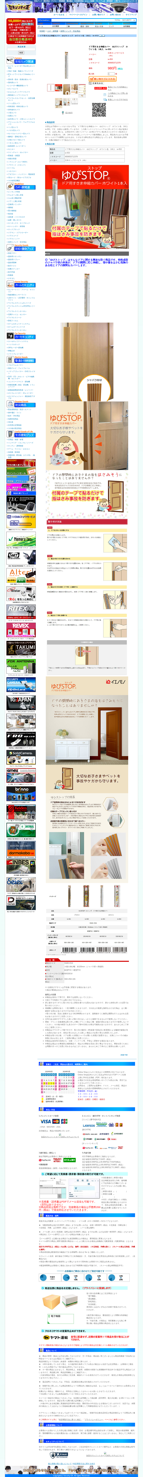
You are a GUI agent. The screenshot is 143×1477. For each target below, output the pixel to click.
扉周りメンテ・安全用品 (17, 242)
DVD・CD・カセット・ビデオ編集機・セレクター (21, 378)
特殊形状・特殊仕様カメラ (18, 106)
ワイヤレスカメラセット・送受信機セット (21, 99)
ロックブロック (14, 229)
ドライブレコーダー (15, 354)
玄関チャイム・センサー (17, 314)
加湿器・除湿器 (14, 452)
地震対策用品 (13, 419)
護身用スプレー (14, 259)
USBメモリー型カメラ (16, 140)
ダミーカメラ (13, 89)
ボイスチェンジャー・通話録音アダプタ (21, 397)
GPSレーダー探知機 (15, 348)
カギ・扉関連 (52, 31)
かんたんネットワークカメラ (19, 92)
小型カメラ (12, 113)
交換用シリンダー (15, 204)
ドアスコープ (13, 236)
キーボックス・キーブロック (19, 223)
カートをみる (58, 15)
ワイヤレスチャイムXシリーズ (19, 303)
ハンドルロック (14, 344)
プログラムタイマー (15, 365)
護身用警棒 (12, 263)
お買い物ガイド (98, 15)
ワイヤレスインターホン (17, 311)
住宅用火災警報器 (15, 425)
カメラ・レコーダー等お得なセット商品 (21, 67)
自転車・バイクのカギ (16, 217)
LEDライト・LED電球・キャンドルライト (21, 299)
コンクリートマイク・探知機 (19, 382)
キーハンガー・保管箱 (16, 226)
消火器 (10, 422)
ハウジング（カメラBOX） (18, 162)
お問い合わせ (115, 15)
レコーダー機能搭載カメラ (18, 86)
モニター (11, 149)
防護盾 (10, 275)
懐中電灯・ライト (15, 413)
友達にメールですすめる (118, 99)
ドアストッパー (14, 239)
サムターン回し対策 (15, 195)
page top (124, 1055)
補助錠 (10, 207)
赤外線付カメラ (14, 110)
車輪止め (11, 351)
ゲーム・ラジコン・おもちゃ (19, 449)
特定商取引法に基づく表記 (70, 1420)
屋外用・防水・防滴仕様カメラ (20, 79)
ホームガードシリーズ (16, 327)
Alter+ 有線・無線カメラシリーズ (20, 71)
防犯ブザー (12, 253)
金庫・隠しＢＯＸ (15, 220)
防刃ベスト (12, 266)
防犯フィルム (13, 321)
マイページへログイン (78, 15)
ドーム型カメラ (14, 103)
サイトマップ (131, 15)
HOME (42, 31)
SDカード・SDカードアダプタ (19, 178)
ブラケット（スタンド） (17, 165)
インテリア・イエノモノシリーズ (20, 443)
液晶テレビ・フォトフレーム (19, 368)
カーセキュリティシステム (18, 341)
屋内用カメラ (13, 83)
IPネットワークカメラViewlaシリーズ (21, 75)
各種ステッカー (14, 269)
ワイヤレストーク (15, 318)
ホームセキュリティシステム (19, 324)
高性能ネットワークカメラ (18, 95)
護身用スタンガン (15, 256)
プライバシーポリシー (94, 1420)
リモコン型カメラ (15, 143)
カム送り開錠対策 (15, 198)
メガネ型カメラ (14, 130)
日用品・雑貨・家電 (15, 440)
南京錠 (10, 214)
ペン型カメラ (13, 127)
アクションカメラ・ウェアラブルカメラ (21, 123)
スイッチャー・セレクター (18, 152)
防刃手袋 (11, 272)
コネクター (12, 171)
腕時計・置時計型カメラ (17, 137)
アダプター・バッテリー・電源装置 (21, 174)
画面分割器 (12, 159)
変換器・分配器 (14, 156)
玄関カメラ (12, 116)
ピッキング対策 (14, 192)
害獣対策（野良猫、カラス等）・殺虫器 (21, 456)
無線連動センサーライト (17, 295)
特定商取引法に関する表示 (84, 1464)
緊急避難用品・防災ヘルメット (20, 409)
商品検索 (22, 47)
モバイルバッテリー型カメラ (19, 134)
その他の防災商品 (15, 428)
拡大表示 (69, 113)
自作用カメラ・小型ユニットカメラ (21, 119)
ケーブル (11, 168)
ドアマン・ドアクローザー (18, 233)
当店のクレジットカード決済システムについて (60, 1137)
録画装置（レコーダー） (17, 146)
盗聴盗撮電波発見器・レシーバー (20, 390)
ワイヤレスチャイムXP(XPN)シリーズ (21, 307)
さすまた (11, 278)
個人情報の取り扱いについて (60, 1464)
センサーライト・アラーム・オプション (21, 291)
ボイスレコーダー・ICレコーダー (20, 393)
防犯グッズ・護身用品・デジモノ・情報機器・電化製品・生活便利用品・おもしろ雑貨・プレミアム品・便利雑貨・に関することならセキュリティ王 (85, 1)
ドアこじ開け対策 (15, 201)
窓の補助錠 (12, 211)
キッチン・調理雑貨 (15, 446)
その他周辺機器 (14, 181)
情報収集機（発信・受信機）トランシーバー (21, 386)
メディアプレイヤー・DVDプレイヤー (21, 372)
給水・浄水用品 (14, 416)
